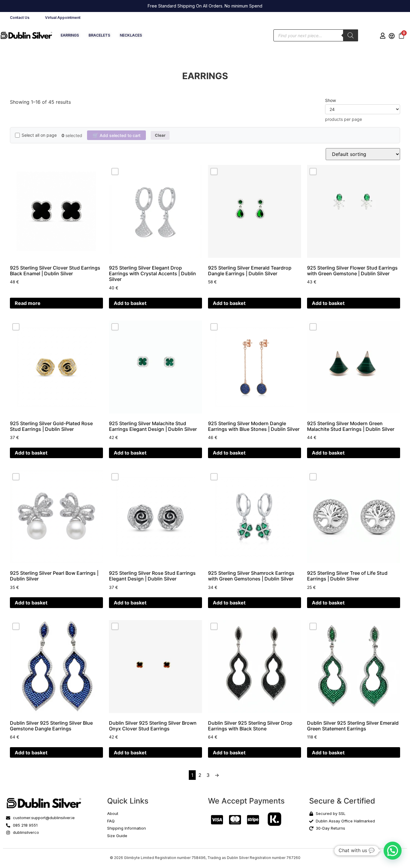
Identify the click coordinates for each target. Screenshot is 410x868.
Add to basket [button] (130, 303)
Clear (160, 135)
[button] (393, 851)
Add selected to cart (116, 135)
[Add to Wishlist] (91, 174)
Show (330, 100)
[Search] (350, 35)
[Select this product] (115, 171)
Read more (28, 303)
